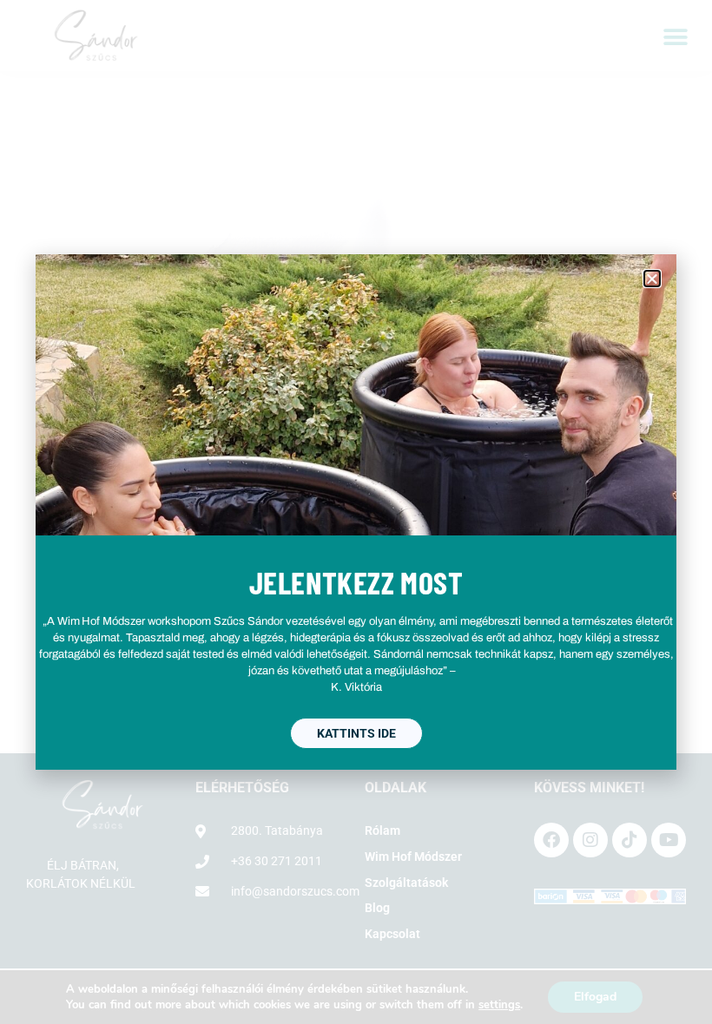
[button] (652, 279)
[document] (356, 512)
